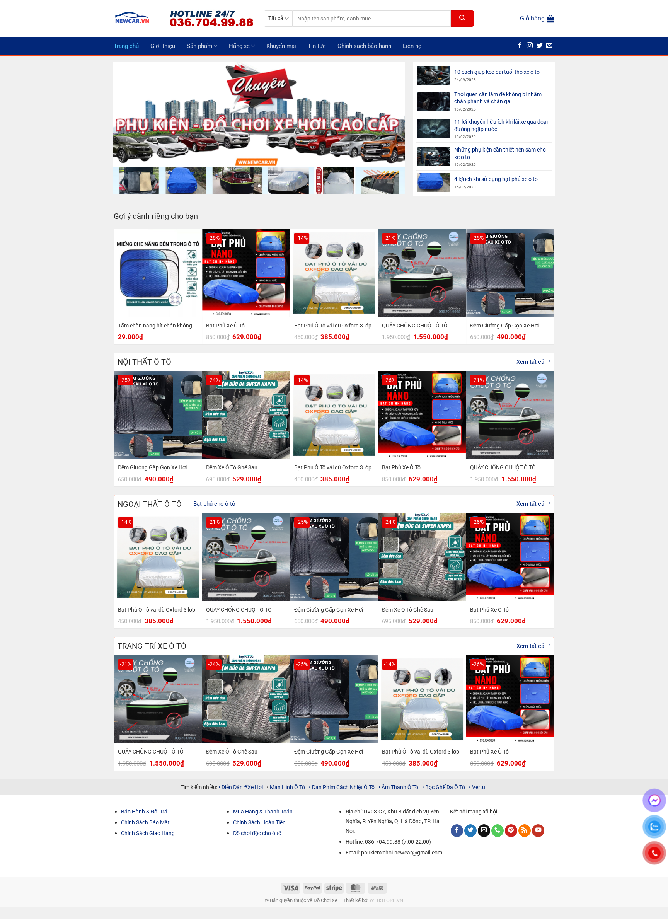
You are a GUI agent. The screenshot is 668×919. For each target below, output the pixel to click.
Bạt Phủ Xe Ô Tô (225, 325)
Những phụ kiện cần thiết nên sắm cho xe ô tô (500, 153)
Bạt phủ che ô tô (214, 503)
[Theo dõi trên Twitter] (540, 46)
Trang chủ (126, 46)
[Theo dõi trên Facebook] (520, 46)
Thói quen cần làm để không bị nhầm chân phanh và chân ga (498, 98)
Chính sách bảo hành (364, 46)
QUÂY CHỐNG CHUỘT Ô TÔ (415, 325)
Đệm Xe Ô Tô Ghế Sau (231, 467)
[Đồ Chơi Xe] (136, 18)
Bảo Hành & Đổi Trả (144, 811)
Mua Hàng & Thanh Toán (263, 811)
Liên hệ (412, 46)
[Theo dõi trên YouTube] (538, 830)
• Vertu (477, 787)
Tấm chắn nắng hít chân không (155, 325)
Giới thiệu (162, 46)
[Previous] (129, 128)
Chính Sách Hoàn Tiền (259, 822)
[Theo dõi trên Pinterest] (511, 830)
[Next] (390, 128)
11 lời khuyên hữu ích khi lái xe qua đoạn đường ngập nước (502, 125)
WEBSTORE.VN (386, 900)
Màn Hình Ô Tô (287, 787)
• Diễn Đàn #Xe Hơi (240, 787)
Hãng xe (239, 46)
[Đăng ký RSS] (524, 830)
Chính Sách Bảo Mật (145, 822)
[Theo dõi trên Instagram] (530, 46)
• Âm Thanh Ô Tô (398, 787)
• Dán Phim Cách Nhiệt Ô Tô (342, 787)
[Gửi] (462, 18)
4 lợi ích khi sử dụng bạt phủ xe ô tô (496, 179)
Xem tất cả (530, 361)
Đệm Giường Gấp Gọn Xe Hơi (504, 325)
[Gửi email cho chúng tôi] (549, 46)
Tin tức (317, 46)
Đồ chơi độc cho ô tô (257, 833)
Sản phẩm (199, 46)
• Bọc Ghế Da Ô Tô (443, 787)
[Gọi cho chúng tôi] (497, 830)
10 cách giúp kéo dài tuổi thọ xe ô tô (497, 72)
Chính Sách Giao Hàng (148, 833)
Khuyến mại (281, 46)
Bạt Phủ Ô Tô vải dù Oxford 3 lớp (332, 325)
